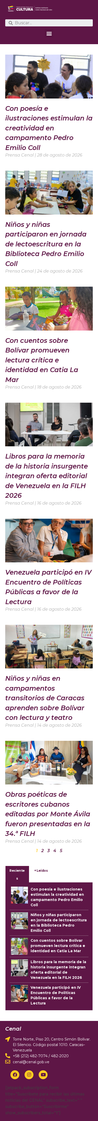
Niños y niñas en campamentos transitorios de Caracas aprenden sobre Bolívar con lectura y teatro (44, 697)
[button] (49, 33)
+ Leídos (41, 870)
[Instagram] (29, 1074)
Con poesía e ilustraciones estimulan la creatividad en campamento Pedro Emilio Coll (49, 128)
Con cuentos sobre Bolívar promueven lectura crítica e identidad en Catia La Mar (41, 360)
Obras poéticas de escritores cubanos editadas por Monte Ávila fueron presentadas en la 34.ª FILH (47, 813)
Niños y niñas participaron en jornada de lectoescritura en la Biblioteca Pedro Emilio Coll (46, 244)
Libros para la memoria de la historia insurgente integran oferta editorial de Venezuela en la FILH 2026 (46, 475)
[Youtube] (43, 1074)
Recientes (17, 874)
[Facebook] (14, 1074)
